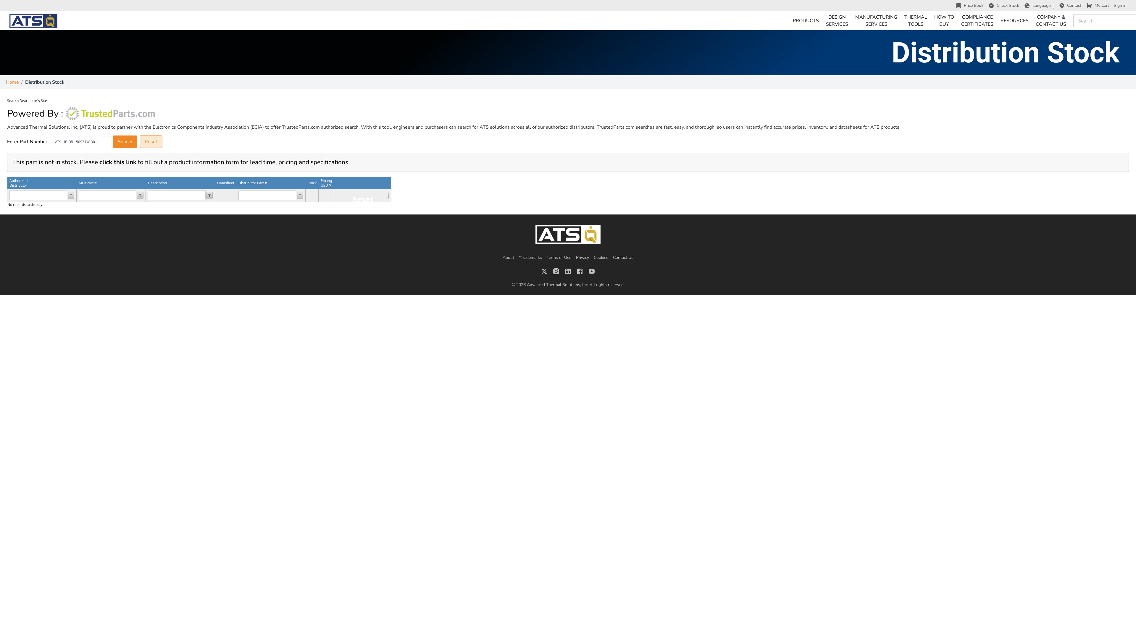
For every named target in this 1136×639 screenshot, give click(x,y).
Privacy (582, 257)
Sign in (1120, 5)
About (508, 257)
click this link (117, 162)
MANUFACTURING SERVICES (876, 21)
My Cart (1102, 5)
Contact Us (623, 257)
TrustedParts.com (301, 127)
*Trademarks (530, 257)
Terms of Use (559, 257)
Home (12, 82)
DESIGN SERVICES (837, 21)
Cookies (601, 257)
